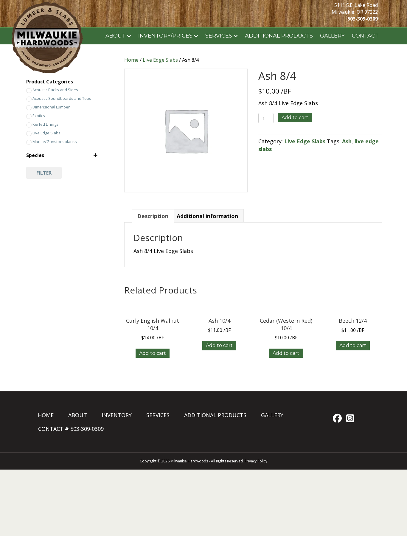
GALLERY (332, 35)
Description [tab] (152, 216)
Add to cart (295, 117)
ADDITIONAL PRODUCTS (279, 35)
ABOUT (115, 35)
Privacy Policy (256, 461)
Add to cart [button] (152, 353)
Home (131, 59)
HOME (46, 415)
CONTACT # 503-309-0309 (71, 428)
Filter (44, 173)
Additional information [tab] (207, 216)
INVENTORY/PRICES (165, 35)
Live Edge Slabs (160, 59)
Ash (347, 141)
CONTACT (365, 35)
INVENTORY (117, 415)
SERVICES (218, 35)
